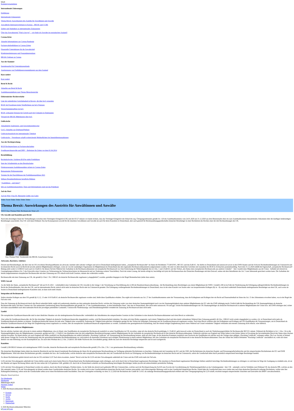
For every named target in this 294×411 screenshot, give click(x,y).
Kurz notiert (5, 79)
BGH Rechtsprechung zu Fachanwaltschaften (17, 146)
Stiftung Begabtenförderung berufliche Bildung (18, 179)
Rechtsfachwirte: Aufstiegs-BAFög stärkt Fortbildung (20, 159)
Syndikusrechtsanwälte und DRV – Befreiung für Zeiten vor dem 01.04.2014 (29, 150)
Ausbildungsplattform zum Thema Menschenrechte (19, 92)
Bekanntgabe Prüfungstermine (12, 171)
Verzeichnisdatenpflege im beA (12, 109)
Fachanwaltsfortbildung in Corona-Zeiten (16, 45)
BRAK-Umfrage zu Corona (11, 57)
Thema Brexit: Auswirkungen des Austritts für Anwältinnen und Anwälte (27, 21)
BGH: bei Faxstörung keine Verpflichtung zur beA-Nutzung (23, 105)
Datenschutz (10, 403)
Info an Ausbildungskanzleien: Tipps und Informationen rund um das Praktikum (30, 187)
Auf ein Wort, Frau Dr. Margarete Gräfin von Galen (19, 196)
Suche (8, 397)
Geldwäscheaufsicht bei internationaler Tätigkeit (18, 134)
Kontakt (8, 393)
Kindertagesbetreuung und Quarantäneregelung (18, 53)
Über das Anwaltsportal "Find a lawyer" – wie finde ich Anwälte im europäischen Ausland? (34, 33)
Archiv (8, 399)
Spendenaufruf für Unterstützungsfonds (15, 66)
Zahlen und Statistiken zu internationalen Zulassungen (20, 29)
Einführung (5, 13)
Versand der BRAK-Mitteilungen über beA (16, 117)
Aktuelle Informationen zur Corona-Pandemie (17, 42)
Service (8, 395)
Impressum (9, 401)
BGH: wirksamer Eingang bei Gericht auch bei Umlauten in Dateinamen (27, 113)
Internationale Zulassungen (10, 17)
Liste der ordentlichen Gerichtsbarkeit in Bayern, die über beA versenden (27, 101)
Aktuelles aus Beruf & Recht (11, 88)
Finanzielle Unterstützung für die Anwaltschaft (18, 49)
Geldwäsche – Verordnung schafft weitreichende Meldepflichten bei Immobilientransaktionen (35, 137)
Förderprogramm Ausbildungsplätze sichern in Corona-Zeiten (23, 167)
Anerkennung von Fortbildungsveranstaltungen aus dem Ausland (24, 70)
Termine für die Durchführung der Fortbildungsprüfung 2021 (23, 175)
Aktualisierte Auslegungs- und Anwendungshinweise (20, 126)
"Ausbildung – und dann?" (10, 183)
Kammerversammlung (9, 4)
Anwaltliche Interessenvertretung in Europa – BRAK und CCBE (24, 25)
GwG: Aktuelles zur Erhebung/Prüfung (15, 130)
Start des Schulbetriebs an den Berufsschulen (17, 163)
